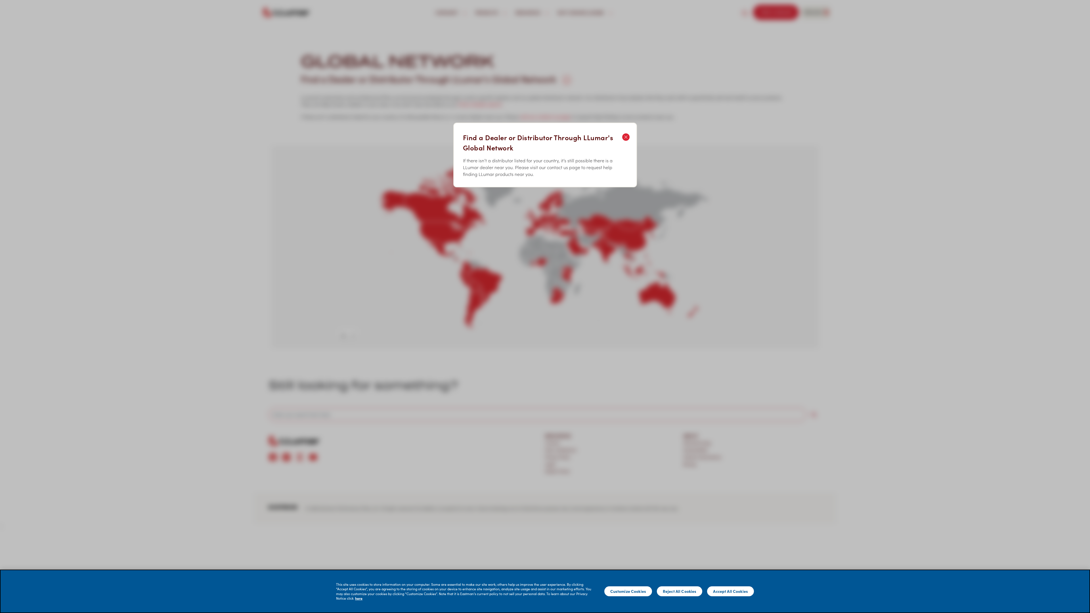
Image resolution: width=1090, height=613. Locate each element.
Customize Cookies (628, 591)
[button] (545, 306)
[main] (545, 591)
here (358, 598)
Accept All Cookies (730, 591)
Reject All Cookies (680, 591)
